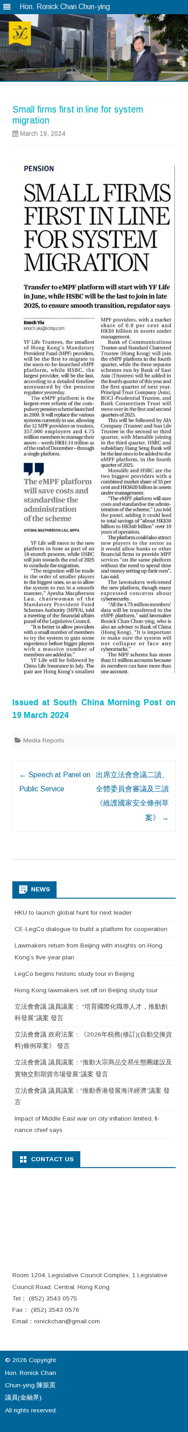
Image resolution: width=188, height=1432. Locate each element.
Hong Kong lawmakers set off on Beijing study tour (86, 990)
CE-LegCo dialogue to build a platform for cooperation (91, 929)
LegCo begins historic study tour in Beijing (74, 973)
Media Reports (43, 740)
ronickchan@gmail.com (67, 1321)
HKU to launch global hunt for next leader (73, 912)
